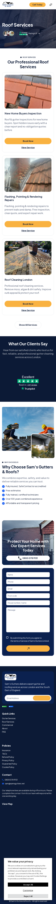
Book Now (28, 141)
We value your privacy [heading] (20, 861)
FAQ (4, 732)
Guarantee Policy (9, 764)
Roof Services (8, 722)
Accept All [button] (28, 884)
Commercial (7, 725)
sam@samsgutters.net (15, 783)
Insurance (6, 750)
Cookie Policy (8, 767)
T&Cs (4, 754)
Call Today (37, 4)
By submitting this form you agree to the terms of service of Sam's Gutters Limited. (29, 639)
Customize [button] (28, 890)
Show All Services (28, 324)
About (5, 728)
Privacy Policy (8, 760)
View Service (28, 147)
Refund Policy (8, 757)
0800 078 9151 (30, 558)
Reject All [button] (28, 896)
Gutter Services (8, 718)
